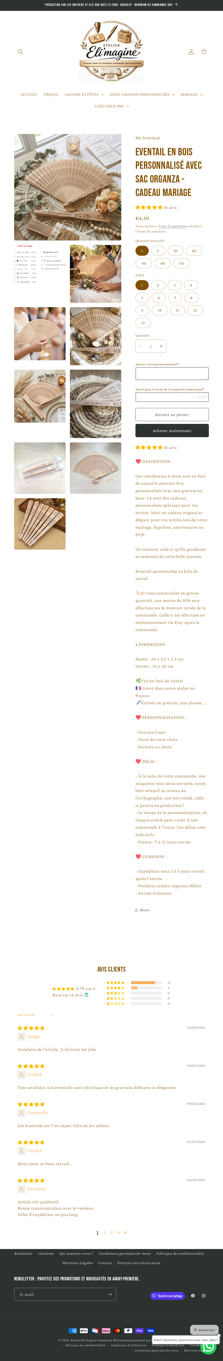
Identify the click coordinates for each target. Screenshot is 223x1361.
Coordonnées (199, 1345)
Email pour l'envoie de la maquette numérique (170, 389)
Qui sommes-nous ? (76, 1253)
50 (181, 263)
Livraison (46, 1253)
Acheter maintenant (172, 430)
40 (162, 263)
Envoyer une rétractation (138, 1263)
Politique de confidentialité (180, 1253)
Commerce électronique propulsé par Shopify (129, 1340)
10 (176, 251)
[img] (31, 1028)
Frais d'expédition (173, 226)
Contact (105, 1263)
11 (177, 310)
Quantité (142, 335)
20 (194, 251)
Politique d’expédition (168, 1345)
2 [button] (104, 1232)
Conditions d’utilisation (129, 1345)
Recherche (24, 1253)
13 (143, 323)
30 (143, 263)
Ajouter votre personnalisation (157, 364)
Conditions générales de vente (125, 1253)
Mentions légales (196, 1350)
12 (195, 310)
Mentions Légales (78, 1263)
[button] (20, 52)
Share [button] (145, 910)
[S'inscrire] (109, 1294)
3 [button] (111, 1232)
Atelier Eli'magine (83, 1340)
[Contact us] (208, 1346)
